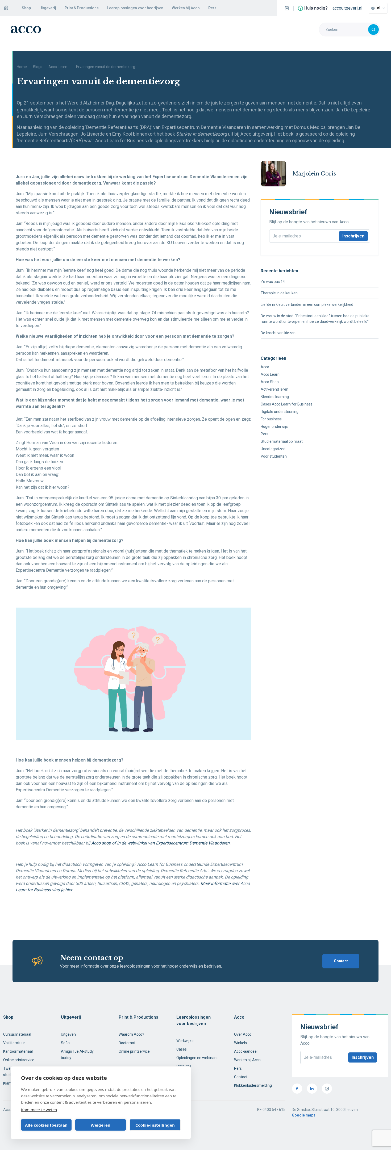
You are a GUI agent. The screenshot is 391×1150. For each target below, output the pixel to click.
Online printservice (18, 1060)
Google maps (303, 1115)
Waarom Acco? (131, 1034)
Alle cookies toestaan (46, 1125)
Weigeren (100, 1125)
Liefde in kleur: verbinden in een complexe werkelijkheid (307, 304)
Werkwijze (185, 1041)
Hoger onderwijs (274, 426)
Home (22, 67)
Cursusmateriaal (17, 1034)
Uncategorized (273, 449)
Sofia (65, 1043)
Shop (26, 8)
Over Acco (242, 1034)
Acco (265, 367)
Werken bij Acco (186, 8)
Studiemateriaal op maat (282, 441)
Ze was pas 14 (273, 281)
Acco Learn (57, 67)
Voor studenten (274, 456)
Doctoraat (127, 1043)
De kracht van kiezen (278, 333)
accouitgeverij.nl (347, 8)
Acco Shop (270, 382)
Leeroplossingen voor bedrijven (135, 8)
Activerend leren (274, 389)
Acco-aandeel (245, 1051)
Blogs (37, 67)
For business (271, 419)
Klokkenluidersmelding (253, 1085)
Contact (341, 961)
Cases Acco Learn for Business (287, 404)
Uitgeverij (47, 8)
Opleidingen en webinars (197, 1058)
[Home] (6, 8)
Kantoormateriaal (18, 1051)
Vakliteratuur (14, 1043)
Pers (212, 8)
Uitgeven (68, 1034)
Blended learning (275, 397)
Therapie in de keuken (279, 293)
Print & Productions (82, 8)
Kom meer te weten (39, 1109)
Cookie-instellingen (155, 1125)
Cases (181, 1049)
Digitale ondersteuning (279, 411)
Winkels (240, 1043)
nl (378, 8)
